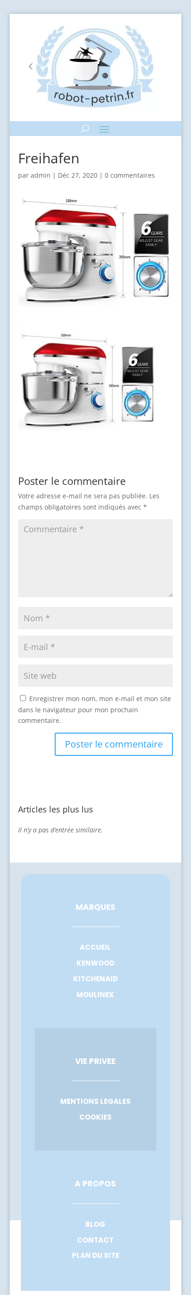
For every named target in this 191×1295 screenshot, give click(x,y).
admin (41, 175)
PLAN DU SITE (95, 1255)
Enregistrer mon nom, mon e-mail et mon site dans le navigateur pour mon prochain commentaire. (94, 709)
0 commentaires (130, 175)
